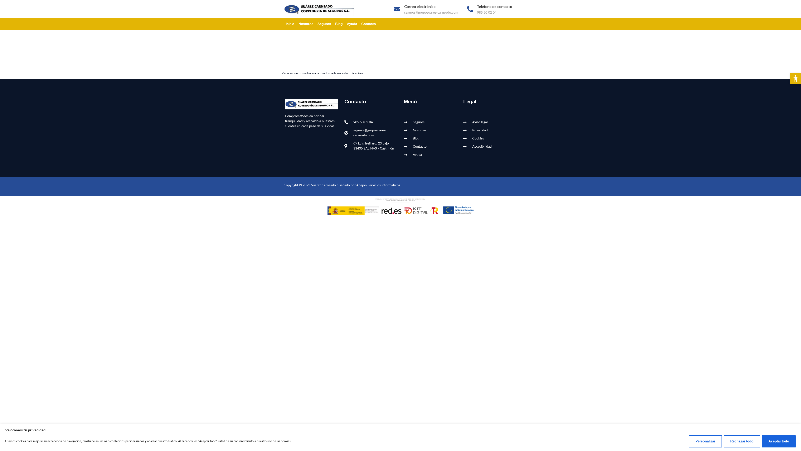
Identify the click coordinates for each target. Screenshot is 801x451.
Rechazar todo (741, 441)
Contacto (368, 24)
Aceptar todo (778, 441)
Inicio (290, 24)
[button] (795, 78)
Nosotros (305, 24)
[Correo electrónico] (397, 9)
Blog (339, 24)
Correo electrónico (420, 7)
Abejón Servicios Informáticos (378, 185)
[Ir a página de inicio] (321, 9)
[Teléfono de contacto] (470, 9)
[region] (400, 437)
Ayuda (352, 24)
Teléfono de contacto (494, 7)
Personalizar (705, 441)
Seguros (324, 24)
